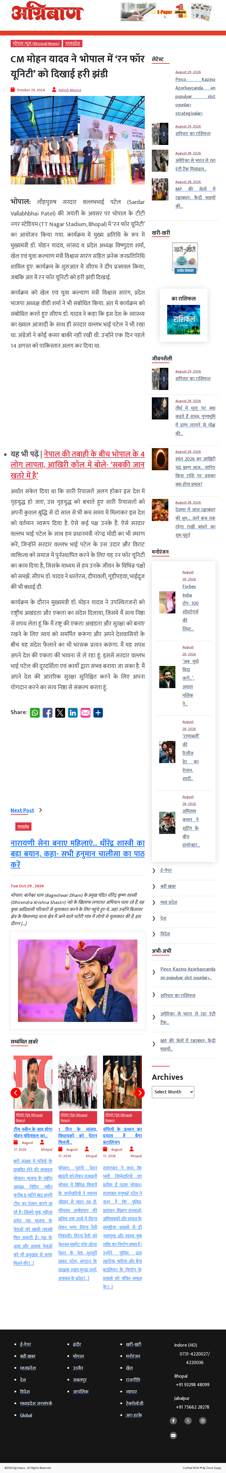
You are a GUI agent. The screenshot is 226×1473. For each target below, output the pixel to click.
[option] (33, 1169)
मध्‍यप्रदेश (72, 43)
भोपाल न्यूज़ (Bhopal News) (36, 43)
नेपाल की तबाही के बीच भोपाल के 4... (122, 1143)
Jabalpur (191, 1402)
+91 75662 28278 (192, 1407)
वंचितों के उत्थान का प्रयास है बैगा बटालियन (77, 1136)
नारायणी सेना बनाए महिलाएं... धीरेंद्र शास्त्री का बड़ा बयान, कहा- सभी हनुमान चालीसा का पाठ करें (78, 854)
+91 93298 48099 (193, 1385)
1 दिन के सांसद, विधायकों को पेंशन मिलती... (33, 1136)
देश (107, 1115)
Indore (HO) (192, 1354)
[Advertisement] (78, 397)
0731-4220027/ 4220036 (195, 1358)
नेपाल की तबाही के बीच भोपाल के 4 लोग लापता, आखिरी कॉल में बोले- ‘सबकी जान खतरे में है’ (78, 465)
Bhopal (192, 1380)
